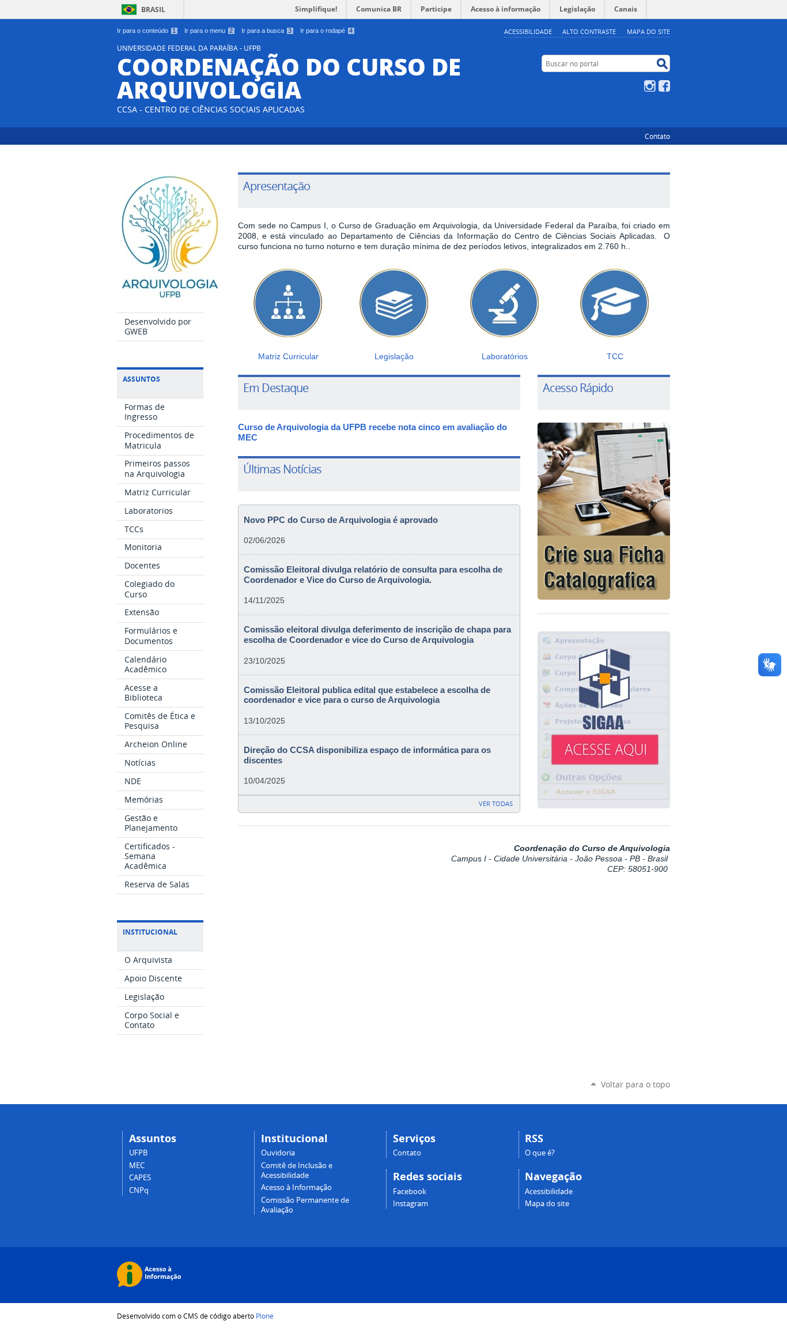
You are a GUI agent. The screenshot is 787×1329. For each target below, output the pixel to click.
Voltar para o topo (635, 1084)
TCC (615, 356)
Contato (657, 136)
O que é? (540, 1153)
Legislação (394, 356)
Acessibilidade (528, 31)
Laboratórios (505, 356)
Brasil (153, 9)
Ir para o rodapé (326, 30)
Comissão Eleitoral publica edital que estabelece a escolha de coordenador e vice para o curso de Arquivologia (367, 695)
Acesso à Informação (296, 1187)
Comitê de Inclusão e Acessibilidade (296, 1170)
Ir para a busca (266, 30)
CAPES (140, 1178)
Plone (265, 1315)
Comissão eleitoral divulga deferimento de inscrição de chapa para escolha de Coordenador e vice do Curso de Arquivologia (377, 635)
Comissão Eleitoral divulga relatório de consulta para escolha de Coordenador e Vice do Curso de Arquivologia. (373, 575)
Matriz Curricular (288, 356)
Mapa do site (648, 31)
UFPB (138, 1153)
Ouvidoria (278, 1153)
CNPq (139, 1190)
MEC (137, 1165)
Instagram (650, 86)
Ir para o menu (208, 30)
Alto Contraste (589, 31)
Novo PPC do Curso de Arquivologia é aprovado (341, 520)
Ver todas (496, 803)
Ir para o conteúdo (146, 30)
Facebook (664, 86)
